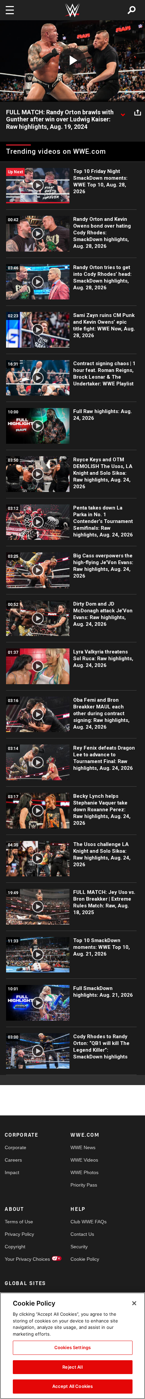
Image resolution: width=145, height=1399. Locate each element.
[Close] (134, 1303)
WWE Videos (84, 1160)
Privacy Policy (19, 1234)
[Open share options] (137, 112)
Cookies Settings (72, 1347)
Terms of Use (19, 1221)
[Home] (72, 10)
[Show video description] (122, 112)
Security (79, 1246)
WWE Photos (84, 1172)
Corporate (15, 1147)
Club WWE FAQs (87, 1221)
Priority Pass (83, 1185)
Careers (13, 1160)
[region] (72, 1345)
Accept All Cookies (72, 1386)
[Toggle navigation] (10, 10)
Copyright (15, 1246)
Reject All (72, 1367)
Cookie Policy (84, 1259)
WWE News (82, 1147)
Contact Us (82, 1234)
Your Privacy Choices (21, 1259)
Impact (12, 1172)
